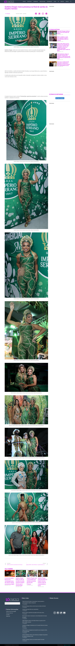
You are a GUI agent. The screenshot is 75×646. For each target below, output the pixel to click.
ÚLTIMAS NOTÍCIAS (54, 29)
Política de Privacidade (11, 611)
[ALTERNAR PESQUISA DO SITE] (70, 1)
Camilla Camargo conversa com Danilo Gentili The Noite (33, 639)
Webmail (8, 616)
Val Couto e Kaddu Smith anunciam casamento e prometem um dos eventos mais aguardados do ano (63, 63)
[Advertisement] (26, 61)
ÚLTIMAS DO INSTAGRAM (56, 94)
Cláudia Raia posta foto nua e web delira (30, 609)
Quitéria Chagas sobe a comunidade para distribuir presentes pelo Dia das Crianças (32, 581)
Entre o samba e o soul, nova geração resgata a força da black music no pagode (62, 38)
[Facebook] (58, 612)
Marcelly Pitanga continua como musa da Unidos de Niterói (63, 32)
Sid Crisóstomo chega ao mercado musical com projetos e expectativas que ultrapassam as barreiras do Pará (63, 56)
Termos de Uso (9, 613)
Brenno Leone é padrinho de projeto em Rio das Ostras (33, 612)
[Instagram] (54, 612)
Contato (8, 614)
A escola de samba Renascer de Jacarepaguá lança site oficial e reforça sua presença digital (9, 581)
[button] (36, 14)
